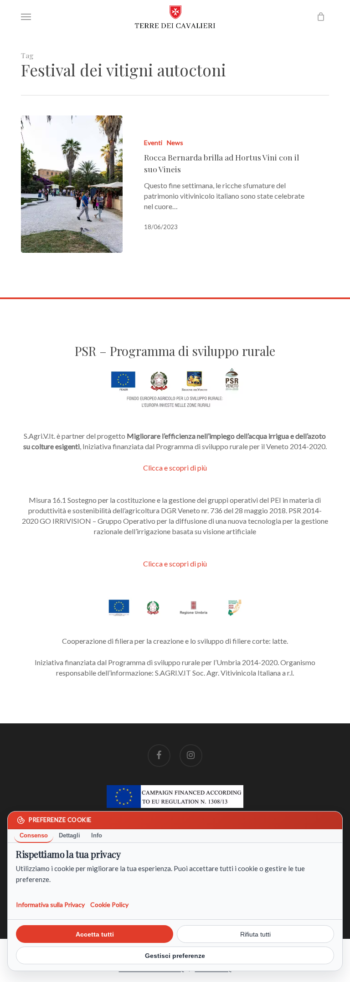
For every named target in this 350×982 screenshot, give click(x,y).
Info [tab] (96, 835)
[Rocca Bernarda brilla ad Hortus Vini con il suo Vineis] (72, 184)
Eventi (153, 142)
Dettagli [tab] (69, 835)
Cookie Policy (109, 904)
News (175, 142)
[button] (26, 16)
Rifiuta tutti (255, 934)
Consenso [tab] (34, 835)
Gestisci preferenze (175, 955)
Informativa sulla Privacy (50, 904)
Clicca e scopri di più (175, 467)
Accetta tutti (95, 934)
